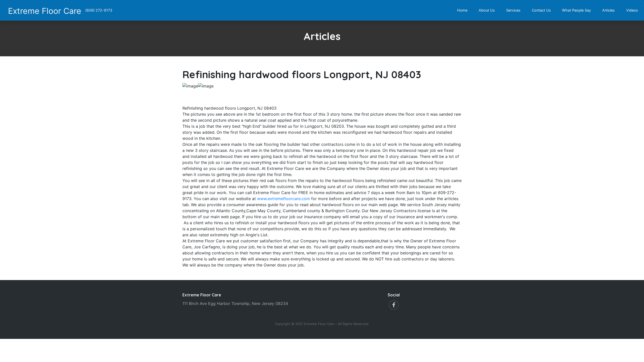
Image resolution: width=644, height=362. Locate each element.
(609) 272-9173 (98, 10)
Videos (633, 10)
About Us (488, 10)
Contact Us (542, 10)
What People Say (577, 10)
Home (463, 10)
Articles (609, 10)
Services (514, 10)
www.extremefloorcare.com (283, 198)
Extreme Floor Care (44, 11)
